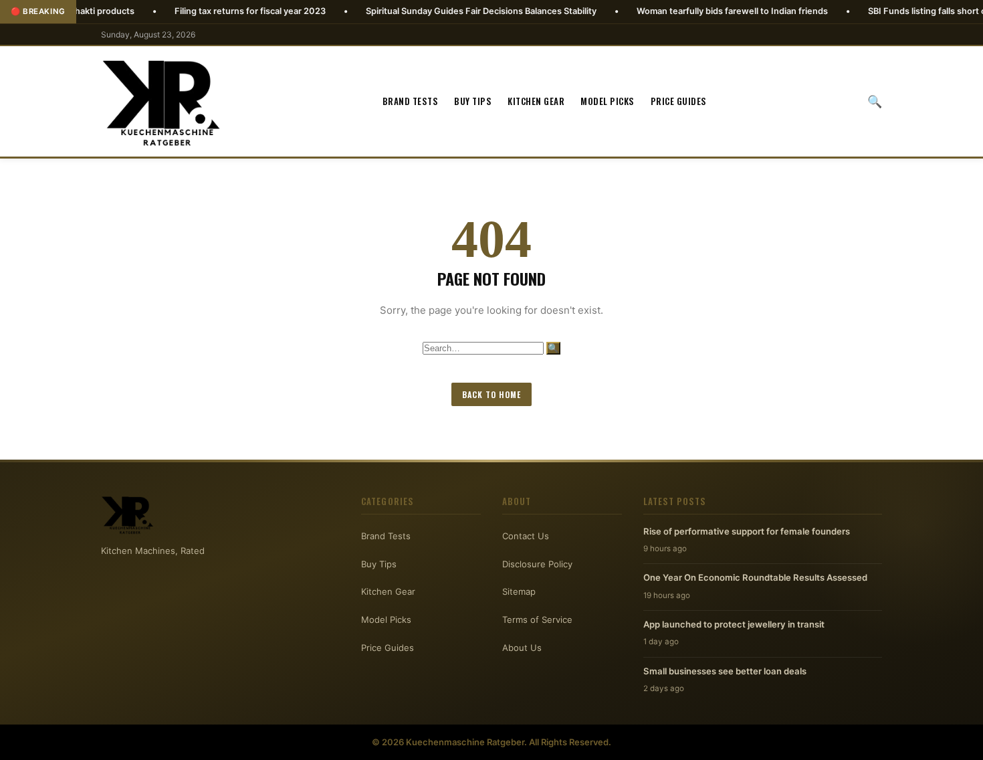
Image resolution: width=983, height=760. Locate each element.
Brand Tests (411, 101)
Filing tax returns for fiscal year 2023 (220, 11)
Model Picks (607, 101)
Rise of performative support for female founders (746, 531)
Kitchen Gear (536, 101)
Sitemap (519, 591)
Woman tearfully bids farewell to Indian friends (702, 11)
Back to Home (491, 394)
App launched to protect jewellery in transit (734, 624)
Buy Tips (473, 101)
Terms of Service (537, 619)
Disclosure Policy (537, 564)
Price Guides (679, 101)
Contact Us (525, 536)
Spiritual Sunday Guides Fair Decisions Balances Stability (451, 11)
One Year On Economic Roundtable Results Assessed (755, 577)
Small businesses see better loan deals (724, 671)
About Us (522, 647)
